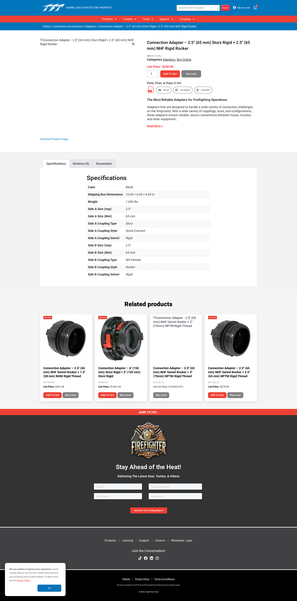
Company (185, 19)
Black (129, 187)
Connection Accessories (68, 26)
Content (128, 19)
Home (47, 26)
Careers (160, 540)
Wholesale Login (181, 540)
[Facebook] (146, 558)
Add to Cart (170, 73)
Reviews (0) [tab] (81, 163)
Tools (146, 19)
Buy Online (184, 59)
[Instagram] (157, 558)
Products (107, 19)
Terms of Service (170, 585)
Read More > (155, 126)
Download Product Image (54, 139)
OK (49, 588)
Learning (127, 540)
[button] (133, 44)
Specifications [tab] (56, 163)
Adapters (90, 26)
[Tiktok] (140, 558)
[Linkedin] (151, 558)
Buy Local (70, 395)
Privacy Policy (23, 580)
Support (164, 19)
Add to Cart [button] (52, 395)
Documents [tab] (104, 163)
